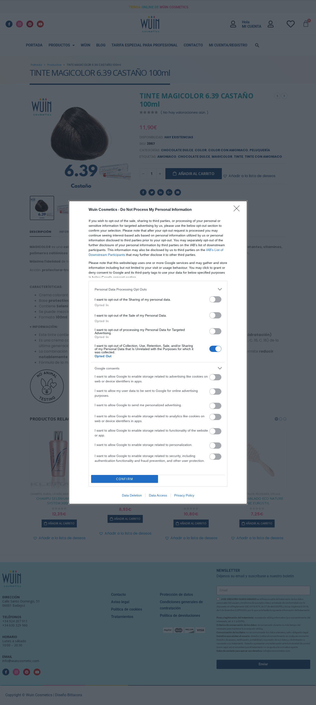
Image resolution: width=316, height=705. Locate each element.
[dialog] (158, 352)
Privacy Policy (184, 495)
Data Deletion (132, 495)
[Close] (238, 210)
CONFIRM (124, 479)
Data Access (158, 495)
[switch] (215, 299)
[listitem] (158, 289)
